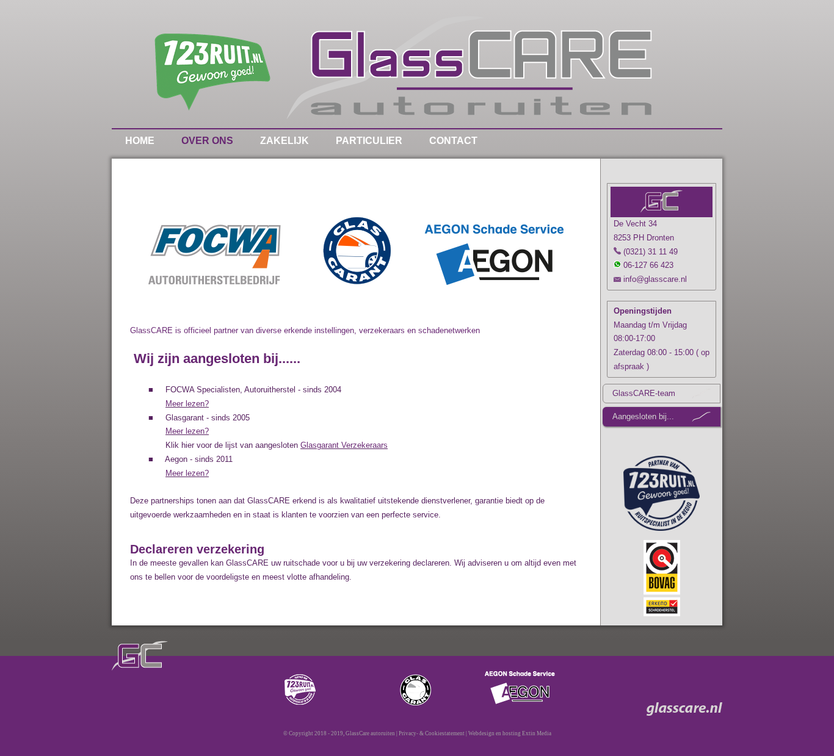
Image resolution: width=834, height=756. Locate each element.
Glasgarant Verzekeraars (344, 445)
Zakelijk (284, 140)
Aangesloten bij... (643, 416)
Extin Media (536, 733)
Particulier (369, 140)
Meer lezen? (187, 403)
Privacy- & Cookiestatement (432, 733)
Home (139, 140)
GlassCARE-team (643, 393)
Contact (453, 140)
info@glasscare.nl (654, 279)
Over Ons (207, 140)
